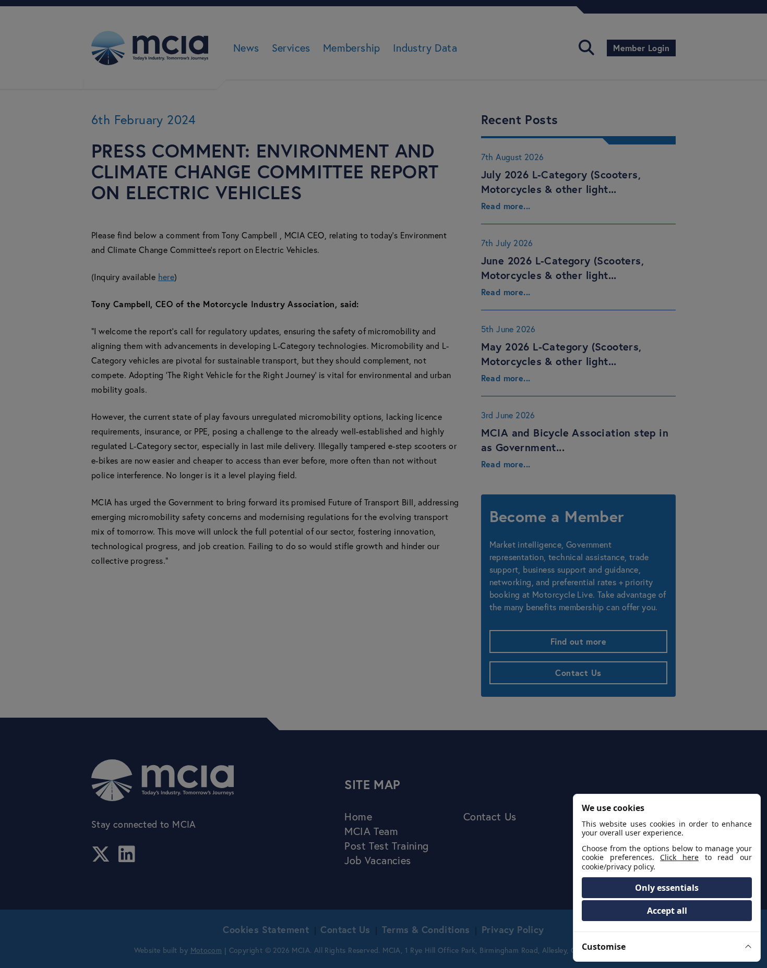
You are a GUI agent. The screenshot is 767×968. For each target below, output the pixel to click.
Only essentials (667, 887)
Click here (679, 857)
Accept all (667, 910)
